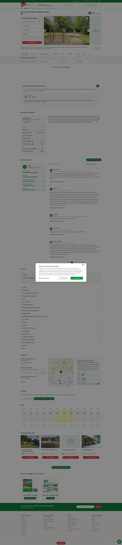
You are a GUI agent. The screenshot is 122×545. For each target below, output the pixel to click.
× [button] (84, 264)
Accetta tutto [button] (77, 278)
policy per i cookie (43, 274)
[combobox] (82, 265)
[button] (44, 278)
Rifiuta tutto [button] (63, 278)
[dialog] (61, 272)
